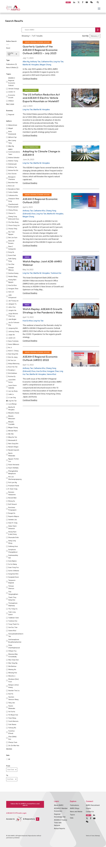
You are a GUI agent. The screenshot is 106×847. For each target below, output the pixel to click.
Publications (74, 805)
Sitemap (97, 835)
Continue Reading (30, 78)
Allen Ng (26, 61)
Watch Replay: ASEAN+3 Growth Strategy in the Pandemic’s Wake (42, 310)
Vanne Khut (51, 374)
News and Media (76, 812)
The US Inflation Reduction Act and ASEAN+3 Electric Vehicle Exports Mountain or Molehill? (41, 98)
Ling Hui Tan (58, 61)
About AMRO (58, 805)
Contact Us (90, 812)
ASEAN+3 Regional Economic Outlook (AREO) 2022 (40, 358)
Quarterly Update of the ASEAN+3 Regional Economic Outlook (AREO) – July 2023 (40, 50)
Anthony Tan (35, 61)
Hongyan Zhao (53, 371)
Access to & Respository (20, 819)
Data (71, 818)
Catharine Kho (47, 61)
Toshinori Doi (56, 273)
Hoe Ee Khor (28, 321)
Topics (72, 815)
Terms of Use (90, 835)
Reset (8, 48)
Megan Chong (45, 64)
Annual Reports (59, 828)
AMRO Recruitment (93, 805)
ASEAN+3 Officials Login (16, 813)
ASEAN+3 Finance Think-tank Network (60, 822)
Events (88, 808)
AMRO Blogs (74, 808)
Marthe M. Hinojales (31, 64)
